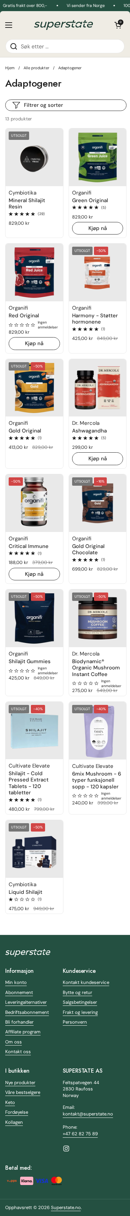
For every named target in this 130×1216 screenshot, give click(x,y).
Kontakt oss (18, 1052)
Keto (10, 1102)
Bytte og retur (77, 992)
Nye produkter (20, 1083)
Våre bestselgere (22, 1092)
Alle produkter (36, 67)
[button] (118, 25)
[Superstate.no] (63, 25)
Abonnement (19, 992)
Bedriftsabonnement (27, 1012)
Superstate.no (66, 1207)
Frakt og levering (80, 1012)
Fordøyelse (16, 1112)
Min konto (16, 982)
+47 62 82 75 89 (80, 1134)
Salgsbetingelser (80, 1002)
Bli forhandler (19, 1022)
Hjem (10, 67)
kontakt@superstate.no (88, 1114)
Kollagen (14, 1122)
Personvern (75, 1022)
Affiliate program (23, 1032)
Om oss (13, 1042)
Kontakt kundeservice (86, 982)
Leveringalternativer (26, 1002)
